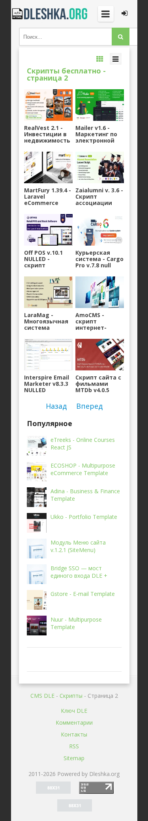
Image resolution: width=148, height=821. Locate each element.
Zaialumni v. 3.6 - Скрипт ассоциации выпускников (99, 196)
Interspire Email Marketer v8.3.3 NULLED (46, 383)
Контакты (74, 734)
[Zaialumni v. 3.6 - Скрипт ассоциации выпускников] (99, 167)
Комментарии (74, 722)
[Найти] (120, 36)
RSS (74, 746)
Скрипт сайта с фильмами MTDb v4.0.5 (98, 383)
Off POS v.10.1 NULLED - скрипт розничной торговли (43, 259)
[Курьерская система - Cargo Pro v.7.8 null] (99, 230)
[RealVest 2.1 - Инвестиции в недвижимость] (48, 105)
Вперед (89, 406)
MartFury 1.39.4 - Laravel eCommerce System (47, 196)
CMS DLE (42, 695)
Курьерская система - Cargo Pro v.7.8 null (99, 259)
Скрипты (71, 695)
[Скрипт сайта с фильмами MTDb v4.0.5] (99, 354)
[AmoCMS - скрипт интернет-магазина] (99, 292)
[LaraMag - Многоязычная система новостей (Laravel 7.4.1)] (48, 292)
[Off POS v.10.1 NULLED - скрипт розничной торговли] (48, 230)
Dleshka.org (50, 14)
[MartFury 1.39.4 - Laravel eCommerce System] (48, 167)
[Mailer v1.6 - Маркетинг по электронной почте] (99, 105)
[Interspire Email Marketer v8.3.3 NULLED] (48, 354)
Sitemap (74, 758)
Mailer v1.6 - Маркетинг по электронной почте (96, 134)
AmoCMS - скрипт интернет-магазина (91, 321)
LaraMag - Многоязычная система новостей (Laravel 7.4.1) (46, 321)
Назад (56, 406)
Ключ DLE (74, 710)
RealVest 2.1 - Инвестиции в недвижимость (47, 134)
